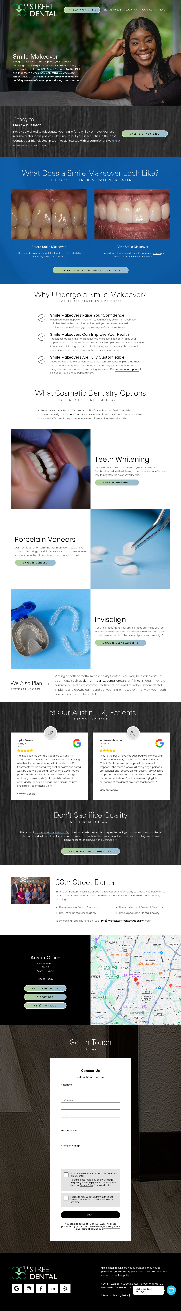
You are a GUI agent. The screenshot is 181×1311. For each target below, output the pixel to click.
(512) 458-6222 (97, 1224)
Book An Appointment (82, 10)
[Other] (65, 1288)
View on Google (26, 794)
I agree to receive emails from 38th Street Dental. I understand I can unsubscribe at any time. (91, 1200)
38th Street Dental (51, 69)
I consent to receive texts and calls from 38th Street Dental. (93, 1179)
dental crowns (120, 256)
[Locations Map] (135, 980)
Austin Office (45, 957)
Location (132, 10)
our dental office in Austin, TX (51, 833)
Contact (148, 10)
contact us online (133, 921)
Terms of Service (89, 1229)
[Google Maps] (17, 1288)
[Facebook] (41, 1288)
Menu (162, 10)
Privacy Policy (86, 1185)
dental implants (94, 681)
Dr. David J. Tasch (28, 77)
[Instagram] (29, 1288)
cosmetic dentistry (75, 415)
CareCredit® (110, 840)
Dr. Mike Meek (66, 73)
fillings (136, 681)
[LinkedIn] (53, 1288)
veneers (157, 253)
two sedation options (127, 369)
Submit (90, 1214)
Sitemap (106, 1296)
